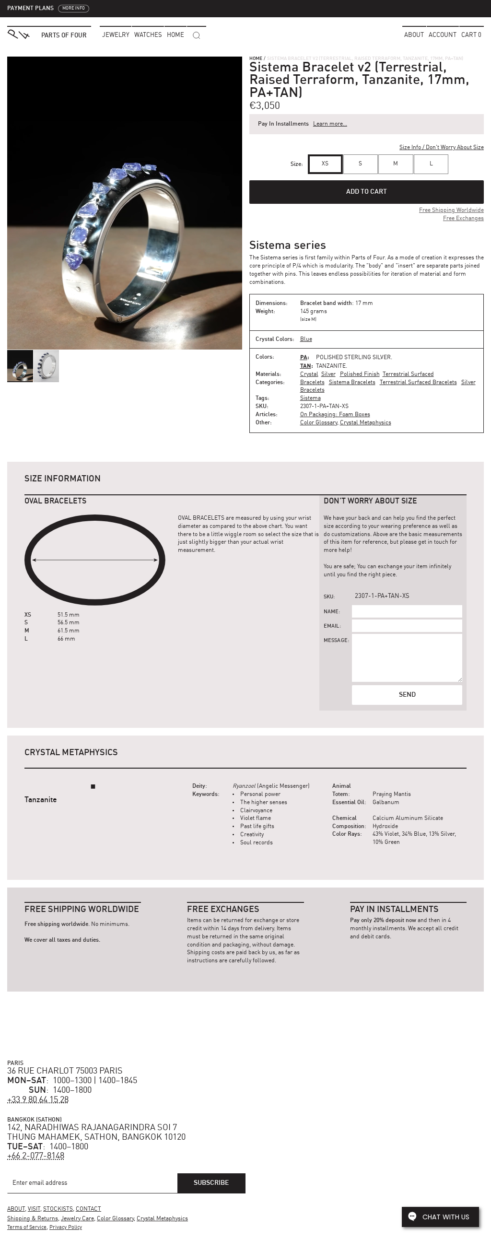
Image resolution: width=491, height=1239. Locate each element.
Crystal (309, 374)
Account (442, 35)
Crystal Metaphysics (365, 423)
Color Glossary (318, 423)
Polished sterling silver (353, 358)
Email (331, 626)
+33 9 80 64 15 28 (38, 1100)
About (414, 35)
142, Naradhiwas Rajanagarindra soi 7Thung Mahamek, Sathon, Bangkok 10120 (96, 1132)
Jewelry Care (77, 1219)
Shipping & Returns (32, 1219)
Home (255, 58)
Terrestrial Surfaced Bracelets (418, 383)
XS (325, 164)
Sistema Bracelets (352, 383)
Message (336, 640)
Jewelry (115, 35)
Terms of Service (27, 1227)
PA (303, 357)
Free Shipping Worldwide (451, 210)
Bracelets (312, 383)
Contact (88, 1209)
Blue (306, 339)
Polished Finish (360, 374)
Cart (471, 35)
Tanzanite (331, 366)
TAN (305, 365)
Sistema (310, 398)
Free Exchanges (463, 219)
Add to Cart (366, 191)
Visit (34, 1209)
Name (331, 612)
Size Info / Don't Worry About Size (441, 148)
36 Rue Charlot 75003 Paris (65, 1071)
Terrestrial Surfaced (408, 374)
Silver (328, 374)
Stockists (58, 1209)
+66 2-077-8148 (35, 1156)
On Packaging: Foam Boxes (335, 415)
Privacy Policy (65, 1227)
